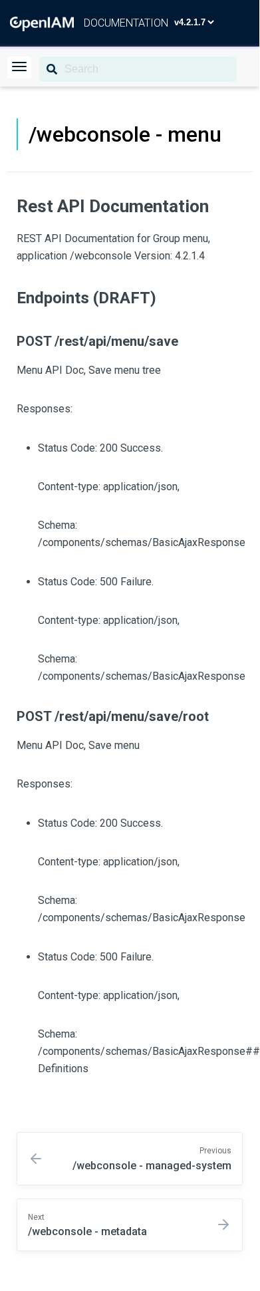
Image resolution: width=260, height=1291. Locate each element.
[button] (19, 67)
